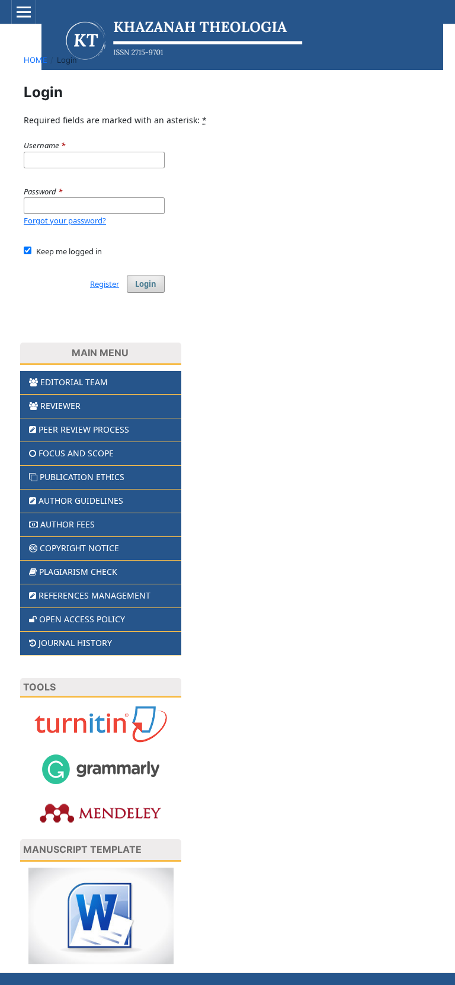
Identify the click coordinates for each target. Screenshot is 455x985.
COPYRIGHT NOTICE (79, 548)
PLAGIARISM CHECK (78, 571)
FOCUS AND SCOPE (76, 453)
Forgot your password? (65, 220)
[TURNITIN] (100, 723)
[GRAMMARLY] (101, 768)
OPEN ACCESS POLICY (82, 619)
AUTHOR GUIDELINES (81, 500)
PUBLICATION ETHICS (82, 476)
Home (35, 60)
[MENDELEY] (101, 812)
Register (104, 284)
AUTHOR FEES (67, 524)
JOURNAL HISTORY (75, 642)
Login (145, 284)
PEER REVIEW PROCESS (84, 429)
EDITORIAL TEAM (74, 382)
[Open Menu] (24, 12)
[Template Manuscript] (101, 914)
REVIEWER (60, 405)
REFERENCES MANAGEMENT (94, 595)
